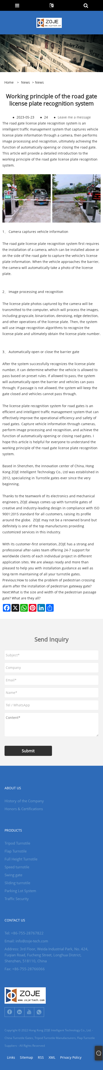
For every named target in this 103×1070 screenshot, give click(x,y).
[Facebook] (10, 1012)
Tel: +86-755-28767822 (24, 933)
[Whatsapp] (39, 1012)
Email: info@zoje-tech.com (26, 941)
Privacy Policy (70, 1057)
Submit (28, 750)
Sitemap (26, 1057)
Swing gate (13, 874)
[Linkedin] (19, 1012)
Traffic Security (17, 898)
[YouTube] (29, 1012)
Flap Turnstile (16, 851)
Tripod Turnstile (17, 843)
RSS (41, 1057)
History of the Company (24, 800)
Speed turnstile (17, 867)
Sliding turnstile (17, 882)
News (25, 82)
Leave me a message (74, 117)
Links (11, 1057)
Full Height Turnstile (21, 859)
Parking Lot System (20, 890)
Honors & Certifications (24, 808)
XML (52, 1057)
